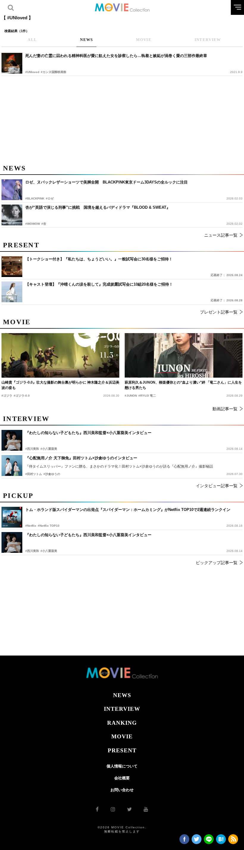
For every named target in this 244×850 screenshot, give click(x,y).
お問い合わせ (122, 790)
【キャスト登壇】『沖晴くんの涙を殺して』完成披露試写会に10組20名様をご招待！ (99, 284)
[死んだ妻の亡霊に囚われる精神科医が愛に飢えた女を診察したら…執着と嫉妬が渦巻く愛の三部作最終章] (11, 63)
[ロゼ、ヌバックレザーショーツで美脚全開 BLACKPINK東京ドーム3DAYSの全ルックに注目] (11, 189)
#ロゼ (50, 198)
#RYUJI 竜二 (147, 395)
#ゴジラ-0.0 (22, 395)
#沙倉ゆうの (51, 474)
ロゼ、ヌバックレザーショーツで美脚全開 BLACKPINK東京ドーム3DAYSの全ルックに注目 (106, 182)
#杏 (43, 223)
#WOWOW (32, 223)
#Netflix (30, 525)
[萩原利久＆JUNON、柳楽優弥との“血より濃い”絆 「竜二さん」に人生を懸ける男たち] (184, 355)
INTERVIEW (122, 709)
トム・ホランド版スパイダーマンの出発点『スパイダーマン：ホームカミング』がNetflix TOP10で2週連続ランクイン (127, 509)
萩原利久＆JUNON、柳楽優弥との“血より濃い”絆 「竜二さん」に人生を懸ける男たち (183, 385)
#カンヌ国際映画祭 (53, 72)
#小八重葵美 (48, 551)
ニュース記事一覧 (220, 235)
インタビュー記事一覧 (216, 485)
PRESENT (122, 750)
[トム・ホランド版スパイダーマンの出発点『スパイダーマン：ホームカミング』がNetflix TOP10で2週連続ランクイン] (11, 517)
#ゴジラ (6, 395)
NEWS (122, 695)
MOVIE (122, 736)
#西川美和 (32, 551)
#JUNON (131, 395)
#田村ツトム (33, 474)
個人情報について (122, 766)
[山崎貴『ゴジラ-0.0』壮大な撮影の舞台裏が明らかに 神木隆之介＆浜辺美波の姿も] (60, 355)
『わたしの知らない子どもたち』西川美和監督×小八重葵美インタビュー (88, 535)
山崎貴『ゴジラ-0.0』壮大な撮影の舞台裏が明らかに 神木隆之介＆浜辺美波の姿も (60, 385)
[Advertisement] (122, 119)
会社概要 (122, 778)
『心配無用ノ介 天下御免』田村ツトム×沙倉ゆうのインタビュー (81, 458)
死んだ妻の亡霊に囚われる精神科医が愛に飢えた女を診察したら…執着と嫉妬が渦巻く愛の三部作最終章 (116, 55)
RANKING (122, 723)
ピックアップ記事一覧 (216, 562)
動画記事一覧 (224, 408)
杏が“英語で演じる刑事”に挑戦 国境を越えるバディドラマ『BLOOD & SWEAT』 (97, 207)
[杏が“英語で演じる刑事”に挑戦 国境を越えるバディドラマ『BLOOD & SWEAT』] (11, 215)
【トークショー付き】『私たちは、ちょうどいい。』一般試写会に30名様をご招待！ (99, 259)
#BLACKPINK (34, 198)
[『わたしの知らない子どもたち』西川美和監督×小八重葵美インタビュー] (11, 542)
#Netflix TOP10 (49, 525)
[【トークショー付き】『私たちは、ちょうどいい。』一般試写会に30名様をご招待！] (11, 266)
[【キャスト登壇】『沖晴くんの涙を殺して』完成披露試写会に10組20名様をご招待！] (11, 291)
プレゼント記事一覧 (218, 312)
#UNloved (32, 72)
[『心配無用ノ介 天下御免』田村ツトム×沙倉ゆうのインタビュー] (11, 465)
